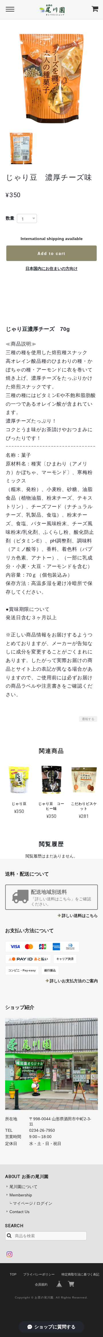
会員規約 (41, 1284)
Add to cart (51, 253)
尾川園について (23, 1186)
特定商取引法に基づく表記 (80, 1274)
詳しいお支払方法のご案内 (74, 981)
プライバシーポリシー (39, 1274)
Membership (20, 1195)
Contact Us (19, 1211)
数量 (10, 218)
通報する (88, 719)
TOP (13, 1274)
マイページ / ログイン (32, 1203)
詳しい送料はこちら (80, 915)
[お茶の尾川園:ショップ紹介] (51, 1064)
